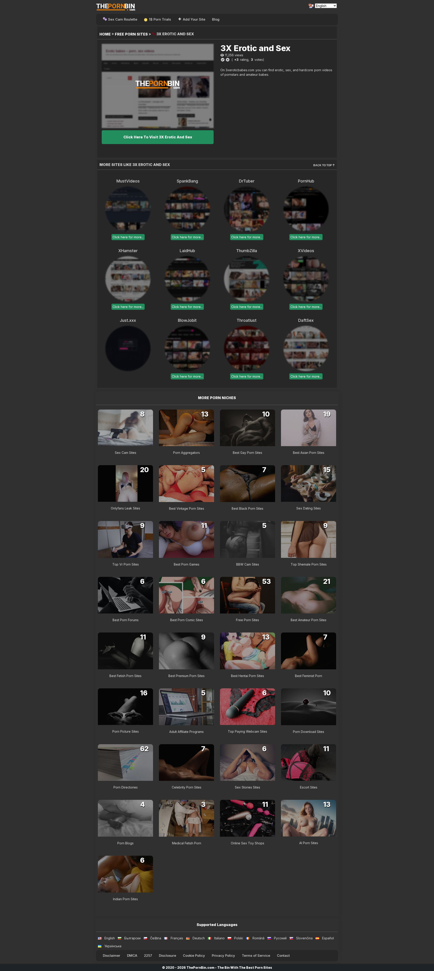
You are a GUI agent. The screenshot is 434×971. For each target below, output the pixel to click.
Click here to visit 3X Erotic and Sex (157, 137)
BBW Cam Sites (247, 564)
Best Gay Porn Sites (247, 453)
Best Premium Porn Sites (186, 676)
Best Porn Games (186, 564)
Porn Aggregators (186, 453)
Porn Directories (125, 787)
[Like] (222, 59)
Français (177, 938)
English (109, 938)
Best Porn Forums (126, 620)
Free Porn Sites (131, 34)
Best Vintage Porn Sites (186, 508)
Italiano (219, 938)
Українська (112, 946)
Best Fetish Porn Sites (125, 676)
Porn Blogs (125, 843)
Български (132, 938)
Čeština (155, 938)
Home (105, 34)
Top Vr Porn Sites (125, 564)
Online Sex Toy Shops (247, 843)
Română (258, 938)
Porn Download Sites (308, 732)
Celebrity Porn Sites (186, 787)
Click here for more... (128, 237)
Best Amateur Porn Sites (308, 620)
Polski (238, 938)
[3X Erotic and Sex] (158, 86)
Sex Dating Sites (308, 508)
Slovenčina (304, 938)
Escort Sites (308, 787)
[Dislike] (227, 59)
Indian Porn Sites (125, 899)
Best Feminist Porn (308, 676)
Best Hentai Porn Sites (247, 676)
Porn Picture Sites (125, 731)
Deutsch (199, 938)
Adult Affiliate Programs (186, 732)
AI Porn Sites (308, 843)
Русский (280, 938)
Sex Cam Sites (125, 453)
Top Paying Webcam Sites (247, 731)
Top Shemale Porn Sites (309, 564)
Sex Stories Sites (247, 787)
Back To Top (323, 165)
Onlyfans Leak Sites (125, 508)
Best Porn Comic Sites (186, 620)
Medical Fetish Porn (186, 843)
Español (328, 938)
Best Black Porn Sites (247, 508)
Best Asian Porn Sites (308, 453)
